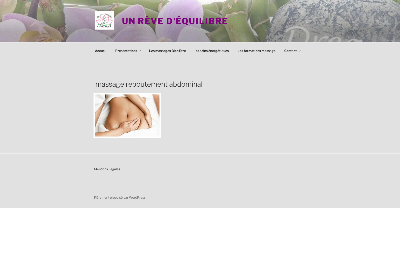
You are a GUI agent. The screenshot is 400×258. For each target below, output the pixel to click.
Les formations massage (256, 51)
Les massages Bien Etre (167, 51)
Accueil (100, 51)
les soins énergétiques (212, 51)
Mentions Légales (107, 169)
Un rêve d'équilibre (175, 21)
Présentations (126, 51)
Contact (290, 51)
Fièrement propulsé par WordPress (120, 197)
